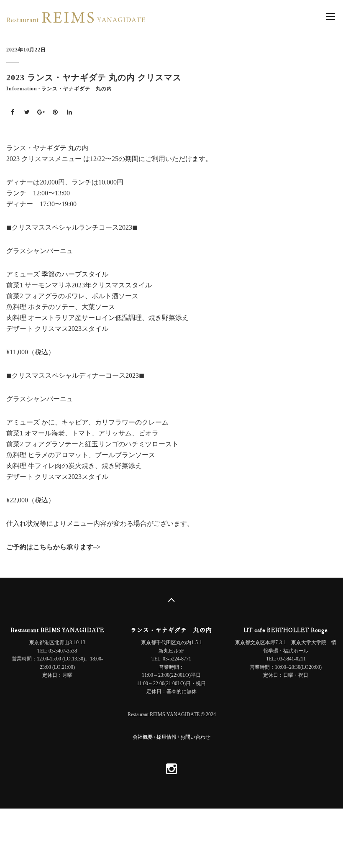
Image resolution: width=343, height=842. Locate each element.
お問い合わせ (195, 737)
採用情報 (166, 737)
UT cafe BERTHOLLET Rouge (286, 630)
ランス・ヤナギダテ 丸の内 (76, 89)
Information (21, 89)
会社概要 (143, 737)
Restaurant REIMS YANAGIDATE (57, 630)
